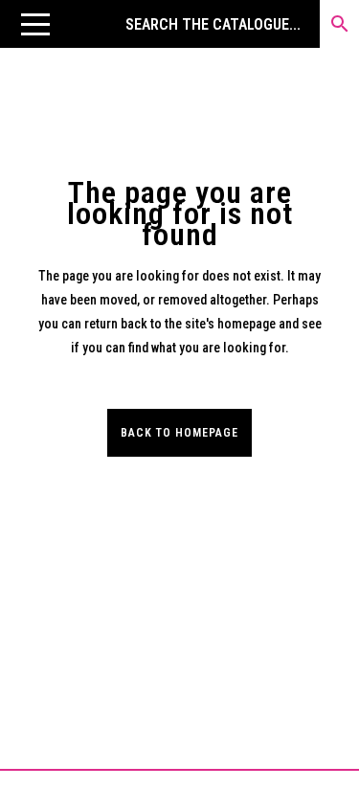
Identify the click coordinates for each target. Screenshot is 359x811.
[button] (35, 24)
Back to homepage (179, 432)
